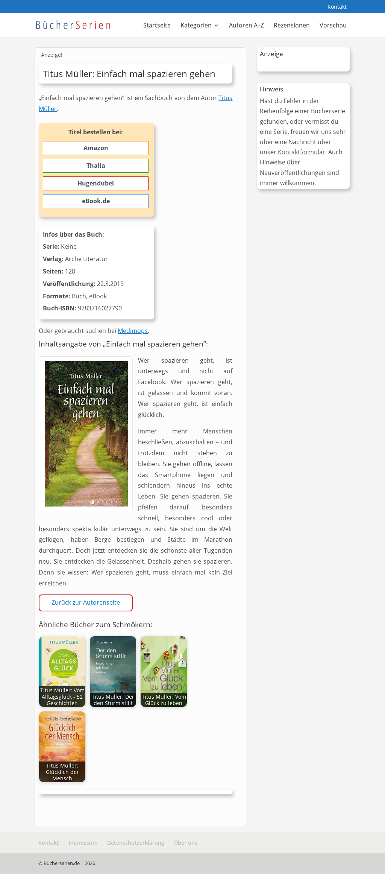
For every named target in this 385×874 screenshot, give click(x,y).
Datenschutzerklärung (135, 842)
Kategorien (196, 26)
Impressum (83, 842)
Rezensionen (292, 26)
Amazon (95, 148)
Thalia (95, 165)
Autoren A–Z (246, 26)
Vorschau (333, 26)
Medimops (133, 331)
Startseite (157, 26)
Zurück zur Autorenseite (86, 602)
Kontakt (337, 7)
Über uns (185, 842)
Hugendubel (95, 183)
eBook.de (96, 201)
